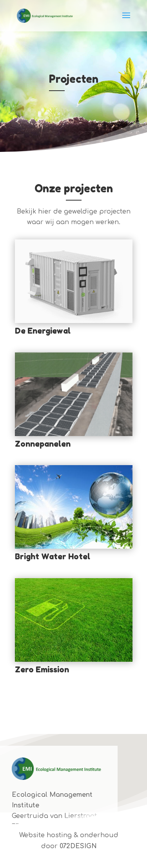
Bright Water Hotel (52, 556)
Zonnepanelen (43, 444)
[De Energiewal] (73, 281)
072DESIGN (78, 846)
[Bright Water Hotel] (73, 507)
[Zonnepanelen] (73, 394)
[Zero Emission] (73, 620)
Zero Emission (42, 669)
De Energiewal (43, 331)
